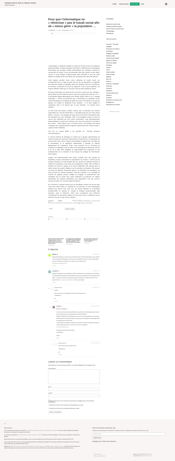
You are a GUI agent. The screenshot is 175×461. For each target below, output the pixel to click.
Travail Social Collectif (112, 58)
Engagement (110, 102)
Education (109, 86)
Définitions (109, 90)
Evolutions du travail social (114, 100)
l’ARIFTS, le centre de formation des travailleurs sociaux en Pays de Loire (28, 446)
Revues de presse (124, 4)
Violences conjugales (112, 83)
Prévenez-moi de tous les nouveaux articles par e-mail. (64, 408)
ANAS (97, 94)
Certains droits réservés (70, 203)
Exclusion (109, 88)
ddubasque (57, 287)
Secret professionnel (112, 93)
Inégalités (109, 46)
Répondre (54, 265)
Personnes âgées (111, 63)
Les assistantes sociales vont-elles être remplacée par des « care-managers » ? (91, 240)
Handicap (109, 65)
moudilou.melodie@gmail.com (59, 263)
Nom (50, 387)
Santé (108, 70)
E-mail (50, 393)
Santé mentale (110, 72)
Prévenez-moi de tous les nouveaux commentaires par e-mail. (66, 405)
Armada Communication (146, 455)
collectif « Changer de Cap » (56, 446)
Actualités (58, 30)
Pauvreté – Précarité (112, 44)
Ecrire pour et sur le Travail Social (20, 3)
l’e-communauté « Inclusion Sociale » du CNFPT (30, 434)
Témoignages (110, 31)
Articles (115, 4)
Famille (108, 67)
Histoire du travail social (113, 24)
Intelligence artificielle (112, 53)
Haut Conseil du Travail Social (115, 28)
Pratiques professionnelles (114, 26)
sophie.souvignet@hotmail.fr (68, 279)
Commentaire (52, 368)
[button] (166, 4)
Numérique (71, 30)
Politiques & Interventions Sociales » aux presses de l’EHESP (42, 430)
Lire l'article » (51, 245)
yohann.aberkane (87, 203)
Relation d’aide (110, 56)
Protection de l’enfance (113, 49)
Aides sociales (110, 74)
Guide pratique (135, 4)
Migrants (108, 76)
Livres (142, 4)
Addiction (109, 95)
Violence (108, 81)
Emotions (109, 97)
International (109, 33)
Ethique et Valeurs (111, 60)
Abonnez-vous (97, 437)
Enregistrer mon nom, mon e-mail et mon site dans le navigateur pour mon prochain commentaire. (71, 401)
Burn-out (108, 79)
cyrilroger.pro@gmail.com (62, 327)
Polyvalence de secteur (113, 104)
